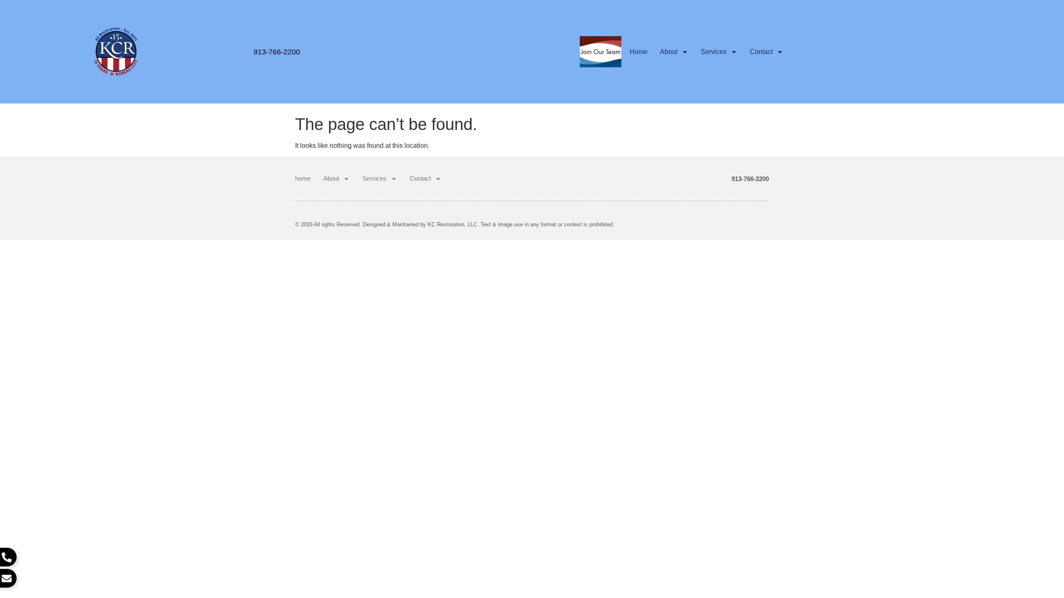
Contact (761, 51)
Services (714, 51)
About (668, 51)
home (639, 51)
